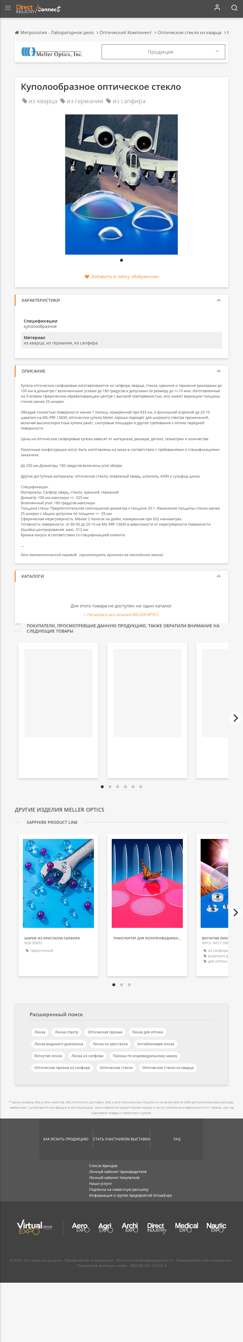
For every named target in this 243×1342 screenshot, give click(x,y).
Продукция (160, 52)
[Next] (235, 718)
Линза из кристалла (110, 1043)
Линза (39, 1032)
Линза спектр (66, 1032)
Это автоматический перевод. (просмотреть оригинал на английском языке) (92, 554)
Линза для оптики (147, 1032)
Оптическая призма (105, 1032)
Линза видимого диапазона (58, 1043)
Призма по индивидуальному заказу (145, 1055)
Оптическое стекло (116, 1067)
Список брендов (103, 1165)
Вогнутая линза (48, 1055)
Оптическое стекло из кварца (168, 1067)
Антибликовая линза (155, 1043)
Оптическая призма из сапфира (62, 1067)
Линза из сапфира (87, 1055)
